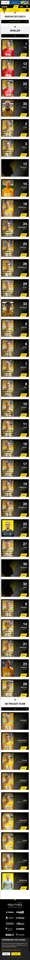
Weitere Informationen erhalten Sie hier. (11, 950)
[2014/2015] (27, 16)
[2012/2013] (3, 16)
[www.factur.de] (15, 2)
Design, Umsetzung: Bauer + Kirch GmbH (15, 957)
